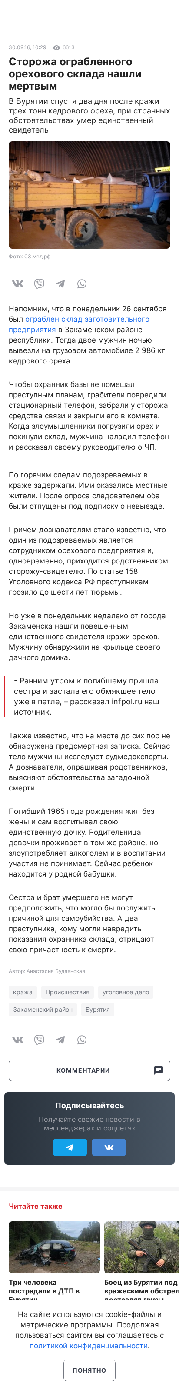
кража (23, 992)
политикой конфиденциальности (89, 1345)
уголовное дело (126, 992)
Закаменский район (43, 1009)
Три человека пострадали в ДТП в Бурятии (44, 1291)
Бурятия (98, 1009)
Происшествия (68, 992)
